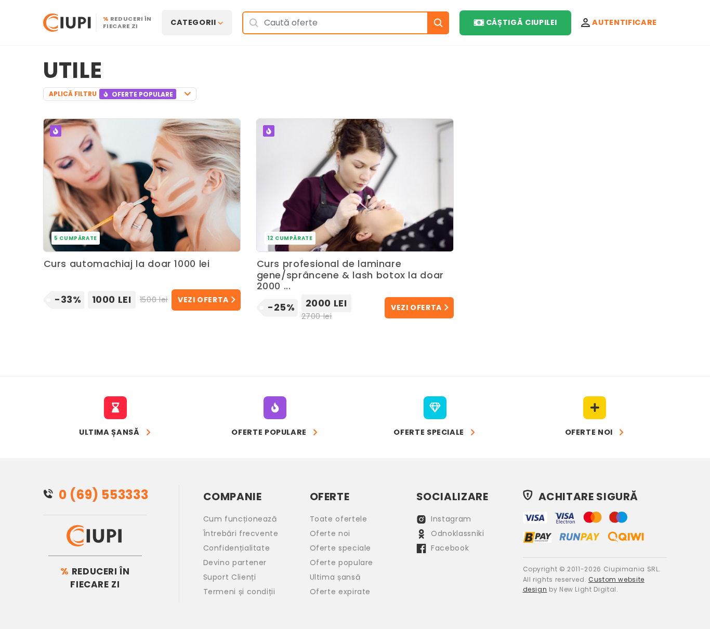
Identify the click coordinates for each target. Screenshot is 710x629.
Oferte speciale (341, 548)
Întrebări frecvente (241, 533)
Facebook (449, 548)
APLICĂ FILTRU (111, 94)
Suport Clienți (229, 577)
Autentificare (624, 22)
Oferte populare (342, 562)
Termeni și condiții (239, 591)
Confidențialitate (236, 548)
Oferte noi (330, 533)
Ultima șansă (335, 577)
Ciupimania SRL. (632, 569)
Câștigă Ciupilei (521, 22)
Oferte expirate (340, 591)
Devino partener (235, 562)
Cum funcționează (240, 519)
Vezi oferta (203, 300)
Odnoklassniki (456, 533)
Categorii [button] (193, 22)
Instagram (450, 519)
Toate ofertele (338, 519)
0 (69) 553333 (103, 494)
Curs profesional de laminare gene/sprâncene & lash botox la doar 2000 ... (350, 275)
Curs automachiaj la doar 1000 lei (127, 264)
